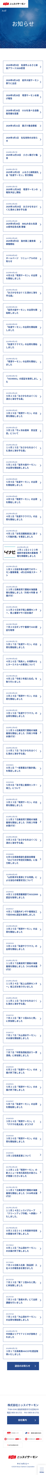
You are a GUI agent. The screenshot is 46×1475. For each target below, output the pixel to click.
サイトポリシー (23, 1464)
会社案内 (22, 1420)
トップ (4, 11)
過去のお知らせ (22, 1366)
